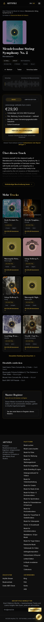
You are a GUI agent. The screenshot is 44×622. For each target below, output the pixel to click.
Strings (17, 64)
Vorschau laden (31, 69)
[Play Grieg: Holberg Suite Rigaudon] (12, 285)
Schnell (6, 61)
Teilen (19, 69)
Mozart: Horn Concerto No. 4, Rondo (19, 377)
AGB (25, 589)
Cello (33, 64)
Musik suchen (28, 445)
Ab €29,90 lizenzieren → (11, 232)
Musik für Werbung (30, 456)
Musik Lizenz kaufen (31, 449)
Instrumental (25, 61)
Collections (28, 569)
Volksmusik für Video (31, 548)
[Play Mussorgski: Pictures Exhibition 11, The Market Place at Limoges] (12, 247)
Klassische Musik (30, 544)
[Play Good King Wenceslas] (12, 324)
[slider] (22, 84)
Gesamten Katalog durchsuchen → (22, 356)
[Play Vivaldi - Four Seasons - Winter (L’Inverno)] (32, 324)
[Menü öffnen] (39, 3)
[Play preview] (14, 32)
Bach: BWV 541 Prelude (14, 380)
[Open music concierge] (39, 617)
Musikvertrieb (7, 582)
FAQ (25, 582)
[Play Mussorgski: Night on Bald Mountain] (32, 285)
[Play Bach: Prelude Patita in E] (12, 208)
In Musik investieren (31, 562)
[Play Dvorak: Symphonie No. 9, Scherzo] (32, 208)
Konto (26, 586)
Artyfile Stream (8, 578)
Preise (26, 566)
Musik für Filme (29, 452)
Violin (25, 64)
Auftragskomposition (31, 552)
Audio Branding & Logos (32, 469)
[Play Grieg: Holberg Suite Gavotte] (32, 247)
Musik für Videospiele (31, 521)
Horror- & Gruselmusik (31, 525)
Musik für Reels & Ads (31, 489)
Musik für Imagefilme (31, 466)
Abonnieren (35, 609)
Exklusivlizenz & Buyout (32, 555)
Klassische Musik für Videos (15, 11)
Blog (25, 578)
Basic (14, 99)
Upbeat (15, 61)
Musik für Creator (30, 485)
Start (4, 11)
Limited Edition (30, 99)
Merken (8, 69)
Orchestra (7, 64)
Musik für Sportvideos (31, 499)
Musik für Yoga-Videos (32, 541)
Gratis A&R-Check (9, 586)
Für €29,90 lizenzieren (22, 131)
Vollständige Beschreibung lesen (17, 184)
